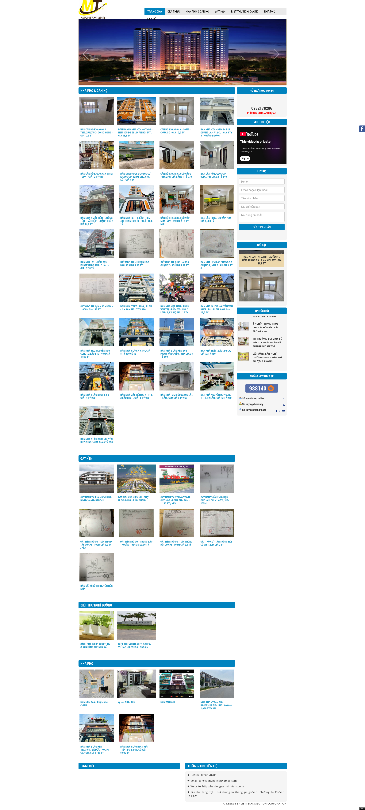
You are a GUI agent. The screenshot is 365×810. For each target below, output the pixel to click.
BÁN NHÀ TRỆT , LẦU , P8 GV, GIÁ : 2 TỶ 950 (216, 352)
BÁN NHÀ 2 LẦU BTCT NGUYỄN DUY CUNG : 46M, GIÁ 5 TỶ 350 (96, 440)
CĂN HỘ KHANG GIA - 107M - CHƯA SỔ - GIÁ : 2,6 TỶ (175, 131)
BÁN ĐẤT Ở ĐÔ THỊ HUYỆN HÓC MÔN (96, 587)
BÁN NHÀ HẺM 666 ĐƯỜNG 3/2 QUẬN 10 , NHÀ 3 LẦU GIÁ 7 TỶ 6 (217, 265)
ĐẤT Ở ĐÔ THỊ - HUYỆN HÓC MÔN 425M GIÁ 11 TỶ (134, 263)
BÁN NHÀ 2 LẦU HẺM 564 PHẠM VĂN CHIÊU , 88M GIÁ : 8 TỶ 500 (176, 353)
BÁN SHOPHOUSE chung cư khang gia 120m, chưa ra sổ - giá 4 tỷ (135, 176)
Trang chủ (154, 11)
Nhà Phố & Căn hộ (197, 11)
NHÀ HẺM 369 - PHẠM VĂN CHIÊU (94, 703)
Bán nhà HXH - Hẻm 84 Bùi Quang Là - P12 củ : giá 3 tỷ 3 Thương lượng (216, 132)
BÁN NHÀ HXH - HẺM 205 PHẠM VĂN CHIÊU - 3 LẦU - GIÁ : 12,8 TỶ (94, 265)
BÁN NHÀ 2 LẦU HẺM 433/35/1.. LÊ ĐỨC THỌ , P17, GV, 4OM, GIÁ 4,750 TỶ (95, 749)
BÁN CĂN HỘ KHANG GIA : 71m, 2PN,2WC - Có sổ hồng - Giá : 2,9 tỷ (96, 132)
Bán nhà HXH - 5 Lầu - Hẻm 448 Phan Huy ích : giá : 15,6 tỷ (136, 221)
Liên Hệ (151, 18)
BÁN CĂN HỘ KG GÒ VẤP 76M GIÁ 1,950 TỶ (216, 219)
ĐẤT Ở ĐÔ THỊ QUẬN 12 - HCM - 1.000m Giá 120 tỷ (96, 307)
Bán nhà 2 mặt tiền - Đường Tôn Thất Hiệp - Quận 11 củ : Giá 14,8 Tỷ (96, 221)
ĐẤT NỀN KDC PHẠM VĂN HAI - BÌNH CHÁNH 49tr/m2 (96, 498)
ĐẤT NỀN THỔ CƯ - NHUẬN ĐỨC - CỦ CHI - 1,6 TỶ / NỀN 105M (215, 500)
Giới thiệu (173, 11)
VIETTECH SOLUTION (254, 803)
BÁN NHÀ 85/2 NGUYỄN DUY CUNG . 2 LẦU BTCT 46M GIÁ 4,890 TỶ (95, 353)
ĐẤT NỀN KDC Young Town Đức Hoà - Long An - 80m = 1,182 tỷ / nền (175, 500)
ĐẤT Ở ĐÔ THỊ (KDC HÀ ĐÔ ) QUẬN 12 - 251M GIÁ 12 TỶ (174, 263)
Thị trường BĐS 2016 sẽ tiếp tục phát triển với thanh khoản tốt (267, 327)
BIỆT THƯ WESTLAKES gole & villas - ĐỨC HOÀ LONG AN (134, 645)
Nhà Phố (269, 11)
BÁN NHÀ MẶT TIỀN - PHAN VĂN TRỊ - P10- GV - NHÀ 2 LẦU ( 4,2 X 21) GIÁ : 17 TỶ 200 (174, 310)
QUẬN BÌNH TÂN (126, 702)
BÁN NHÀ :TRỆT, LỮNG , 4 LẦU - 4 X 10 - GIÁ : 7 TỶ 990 (136, 307)
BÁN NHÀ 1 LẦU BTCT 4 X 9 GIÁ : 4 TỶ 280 (94, 396)
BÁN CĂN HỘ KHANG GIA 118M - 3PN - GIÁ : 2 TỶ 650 (96, 175)
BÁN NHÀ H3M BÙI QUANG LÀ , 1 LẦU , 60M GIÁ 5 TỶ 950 (176, 396)
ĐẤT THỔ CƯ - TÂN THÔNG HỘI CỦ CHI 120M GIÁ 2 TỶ (216, 543)
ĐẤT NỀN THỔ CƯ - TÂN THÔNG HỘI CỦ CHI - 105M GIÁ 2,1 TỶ (176, 543)
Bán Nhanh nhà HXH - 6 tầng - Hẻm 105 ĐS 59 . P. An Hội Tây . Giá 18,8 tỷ (135, 132)
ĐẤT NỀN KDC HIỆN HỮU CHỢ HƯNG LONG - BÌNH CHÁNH (133, 498)
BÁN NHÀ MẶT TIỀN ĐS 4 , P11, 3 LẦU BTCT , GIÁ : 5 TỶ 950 (136, 396)
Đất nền (220, 11)
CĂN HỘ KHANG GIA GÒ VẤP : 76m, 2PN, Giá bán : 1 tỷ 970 (176, 175)
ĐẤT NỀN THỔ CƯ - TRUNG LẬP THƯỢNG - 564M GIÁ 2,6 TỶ (136, 543)
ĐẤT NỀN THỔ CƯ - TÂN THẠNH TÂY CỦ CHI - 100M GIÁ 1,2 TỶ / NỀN (96, 544)
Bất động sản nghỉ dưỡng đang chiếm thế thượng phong (267, 342)
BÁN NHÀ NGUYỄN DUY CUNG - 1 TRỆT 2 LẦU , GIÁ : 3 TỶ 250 (217, 396)
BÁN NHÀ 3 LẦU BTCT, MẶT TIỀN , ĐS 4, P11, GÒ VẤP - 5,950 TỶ (134, 749)
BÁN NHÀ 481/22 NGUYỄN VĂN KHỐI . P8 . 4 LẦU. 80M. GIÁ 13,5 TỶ (217, 309)
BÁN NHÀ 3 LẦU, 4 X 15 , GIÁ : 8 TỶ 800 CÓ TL (136, 352)
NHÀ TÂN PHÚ (167, 702)
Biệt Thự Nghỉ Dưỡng (245, 11)
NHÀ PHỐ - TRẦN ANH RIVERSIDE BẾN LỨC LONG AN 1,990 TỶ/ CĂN (216, 705)
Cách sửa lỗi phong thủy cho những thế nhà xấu (95, 645)
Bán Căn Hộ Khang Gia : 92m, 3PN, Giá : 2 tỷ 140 (214, 175)
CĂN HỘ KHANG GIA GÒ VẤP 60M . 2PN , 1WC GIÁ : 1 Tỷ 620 (175, 221)
